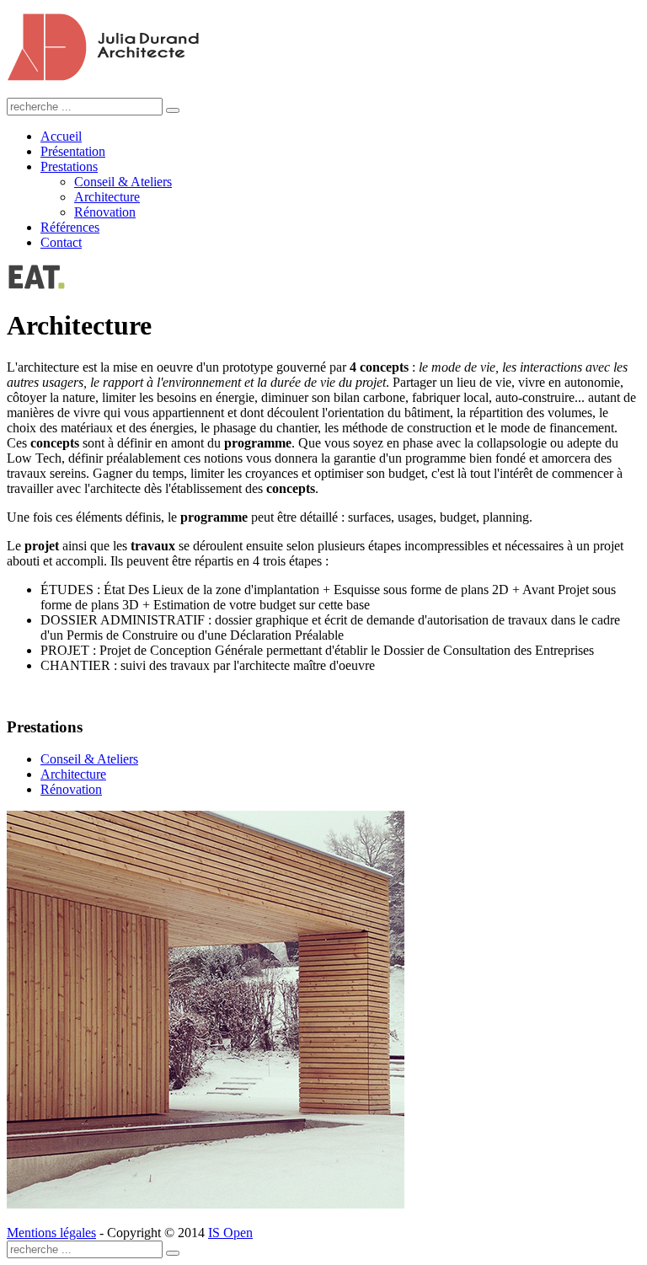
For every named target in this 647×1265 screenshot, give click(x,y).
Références (69, 227)
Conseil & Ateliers (123, 181)
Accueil (61, 136)
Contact (61, 242)
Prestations (69, 166)
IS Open (230, 1232)
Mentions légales (51, 1232)
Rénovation (105, 212)
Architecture (107, 197)
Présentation (72, 151)
